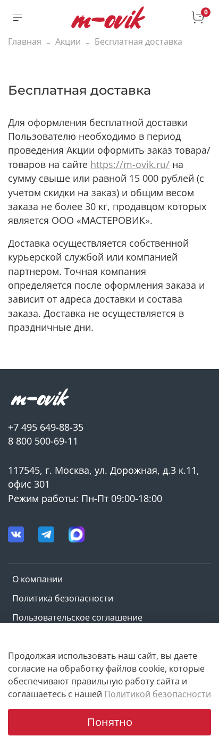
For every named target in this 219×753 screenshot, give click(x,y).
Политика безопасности (62, 598)
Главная (24, 41)
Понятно (109, 722)
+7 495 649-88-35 (45, 427)
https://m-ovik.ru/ (130, 164)
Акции (68, 41)
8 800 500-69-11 (43, 440)
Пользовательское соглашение (77, 617)
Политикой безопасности (157, 694)
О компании (37, 579)
